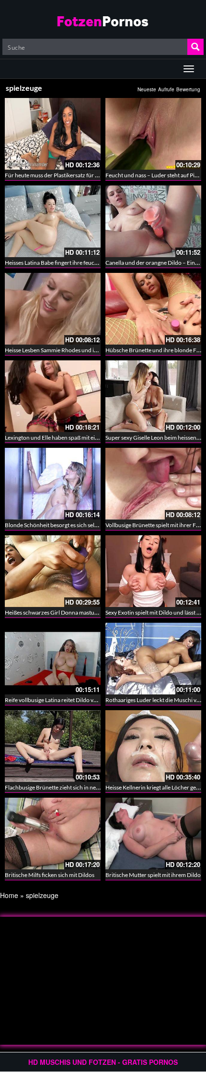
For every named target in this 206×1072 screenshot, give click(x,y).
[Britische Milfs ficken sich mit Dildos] (53, 833)
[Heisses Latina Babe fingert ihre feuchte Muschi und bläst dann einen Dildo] (53, 221)
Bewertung (188, 89)
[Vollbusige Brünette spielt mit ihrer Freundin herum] (153, 484)
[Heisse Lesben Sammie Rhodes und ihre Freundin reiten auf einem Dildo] (53, 309)
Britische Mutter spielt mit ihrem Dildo (153, 874)
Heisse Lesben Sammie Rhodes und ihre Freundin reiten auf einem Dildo (94, 350)
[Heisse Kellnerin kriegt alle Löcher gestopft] (153, 746)
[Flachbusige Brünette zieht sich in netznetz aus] (53, 746)
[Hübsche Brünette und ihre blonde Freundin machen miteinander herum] (153, 309)
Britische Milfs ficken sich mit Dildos (49, 874)
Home (9, 895)
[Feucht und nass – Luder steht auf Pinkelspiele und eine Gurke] (153, 134)
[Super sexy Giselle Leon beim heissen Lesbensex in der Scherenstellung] (153, 396)
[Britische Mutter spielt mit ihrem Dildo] (153, 833)
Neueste (146, 89)
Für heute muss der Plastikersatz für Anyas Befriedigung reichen (84, 175)
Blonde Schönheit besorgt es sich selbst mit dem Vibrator (75, 525)
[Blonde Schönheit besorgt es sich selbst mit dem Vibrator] (53, 484)
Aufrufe (166, 89)
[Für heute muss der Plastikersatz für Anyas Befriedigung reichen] (53, 134)
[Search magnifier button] (195, 47)
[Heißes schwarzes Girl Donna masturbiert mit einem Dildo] (53, 571)
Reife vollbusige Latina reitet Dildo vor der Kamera (67, 700)
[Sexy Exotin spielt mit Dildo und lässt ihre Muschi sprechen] (153, 571)
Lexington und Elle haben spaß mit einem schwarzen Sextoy (78, 437)
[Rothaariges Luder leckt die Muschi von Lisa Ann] (153, 658)
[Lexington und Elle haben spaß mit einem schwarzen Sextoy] (53, 396)
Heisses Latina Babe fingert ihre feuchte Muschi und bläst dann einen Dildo (97, 262)
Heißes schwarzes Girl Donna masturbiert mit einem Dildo (77, 612)
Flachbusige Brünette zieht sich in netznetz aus (63, 787)
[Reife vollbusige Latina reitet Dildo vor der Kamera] (53, 658)
